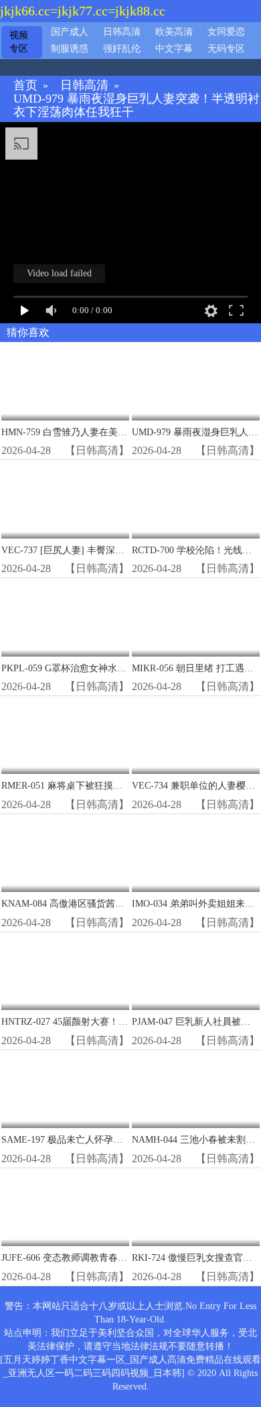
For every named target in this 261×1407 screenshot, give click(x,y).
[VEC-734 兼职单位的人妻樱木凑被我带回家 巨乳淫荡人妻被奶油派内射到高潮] (196, 736)
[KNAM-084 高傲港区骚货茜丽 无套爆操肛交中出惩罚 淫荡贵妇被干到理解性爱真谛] (65, 854)
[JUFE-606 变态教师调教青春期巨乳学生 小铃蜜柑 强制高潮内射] (65, 1208)
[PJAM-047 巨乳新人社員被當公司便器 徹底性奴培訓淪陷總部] (196, 972)
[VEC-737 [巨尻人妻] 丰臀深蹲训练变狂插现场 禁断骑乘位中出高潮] (65, 500)
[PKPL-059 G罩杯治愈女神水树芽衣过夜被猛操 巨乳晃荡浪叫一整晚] (65, 618)
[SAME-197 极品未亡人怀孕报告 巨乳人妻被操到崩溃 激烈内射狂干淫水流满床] (65, 1090)
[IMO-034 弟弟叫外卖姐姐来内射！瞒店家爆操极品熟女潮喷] (196, 854)
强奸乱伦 (122, 49)
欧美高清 (174, 32)
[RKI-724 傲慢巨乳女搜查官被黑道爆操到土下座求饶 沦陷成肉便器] (196, 1208)
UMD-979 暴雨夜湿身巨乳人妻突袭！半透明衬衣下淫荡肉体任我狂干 (136, 106)
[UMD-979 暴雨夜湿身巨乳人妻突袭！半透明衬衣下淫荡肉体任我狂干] (196, 381)
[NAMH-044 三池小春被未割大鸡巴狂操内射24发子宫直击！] (196, 1090)
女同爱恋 (226, 32)
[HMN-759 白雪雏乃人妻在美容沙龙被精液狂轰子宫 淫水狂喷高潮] (65, 381)
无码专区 (226, 49)
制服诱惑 (69, 49)
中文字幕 (174, 49)
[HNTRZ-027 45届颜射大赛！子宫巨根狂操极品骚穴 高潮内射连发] (65, 972)
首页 (25, 85)
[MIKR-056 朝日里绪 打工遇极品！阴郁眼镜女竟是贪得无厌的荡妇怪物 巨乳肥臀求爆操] (196, 618)
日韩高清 (122, 32)
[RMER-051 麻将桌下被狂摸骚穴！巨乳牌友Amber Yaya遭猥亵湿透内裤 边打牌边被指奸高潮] (65, 736)
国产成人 (69, 32)
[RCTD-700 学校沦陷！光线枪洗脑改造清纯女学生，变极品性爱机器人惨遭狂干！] (196, 500)
